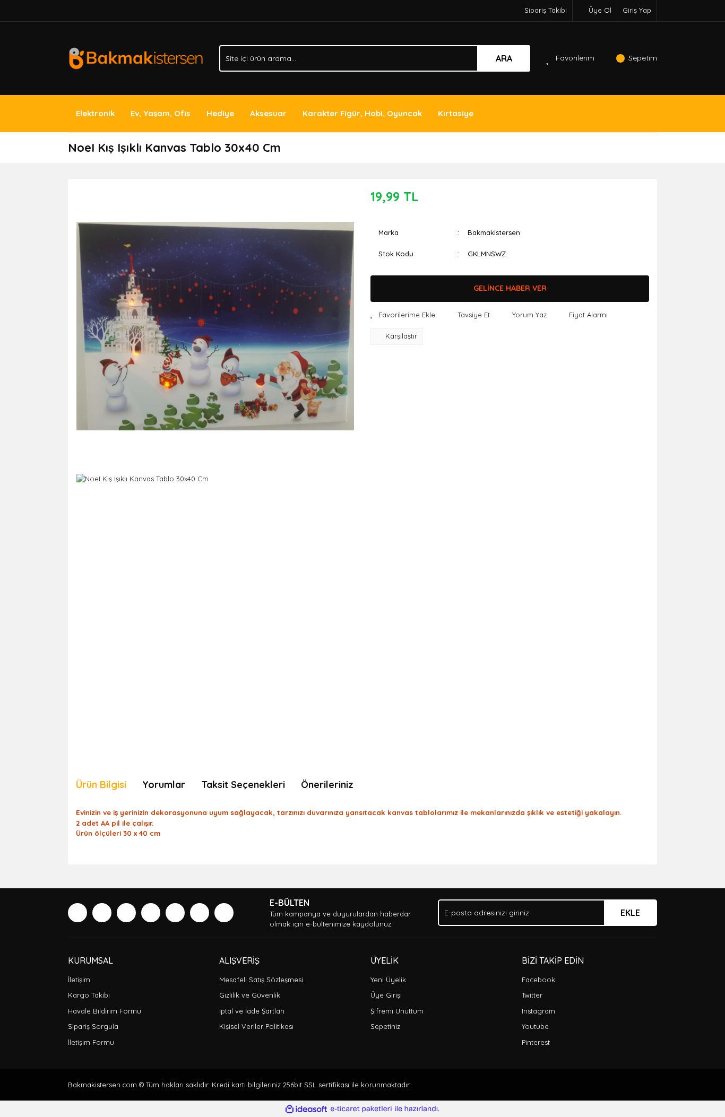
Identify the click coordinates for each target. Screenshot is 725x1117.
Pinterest (536, 1042)
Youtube (535, 1026)
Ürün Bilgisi (101, 784)
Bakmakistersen (494, 232)
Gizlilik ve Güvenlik (249, 995)
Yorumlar (163, 784)
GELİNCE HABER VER (510, 288)
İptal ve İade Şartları (251, 1011)
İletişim (79, 979)
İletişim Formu (91, 1042)
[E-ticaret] (361, 1109)
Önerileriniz (327, 784)
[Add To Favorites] (402, 315)
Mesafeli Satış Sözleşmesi (261, 979)
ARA (504, 58)
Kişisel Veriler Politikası (256, 1026)
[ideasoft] (306, 1109)
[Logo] (135, 57)
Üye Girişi (386, 995)
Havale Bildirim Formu (104, 1011)
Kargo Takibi (89, 995)
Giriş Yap (637, 10)
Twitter (532, 995)
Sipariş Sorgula (93, 1026)
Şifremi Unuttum (397, 1011)
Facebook (538, 979)
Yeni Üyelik (388, 979)
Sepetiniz (385, 1026)
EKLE (630, 912)
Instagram (538, 1011)
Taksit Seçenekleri (243, 784)
